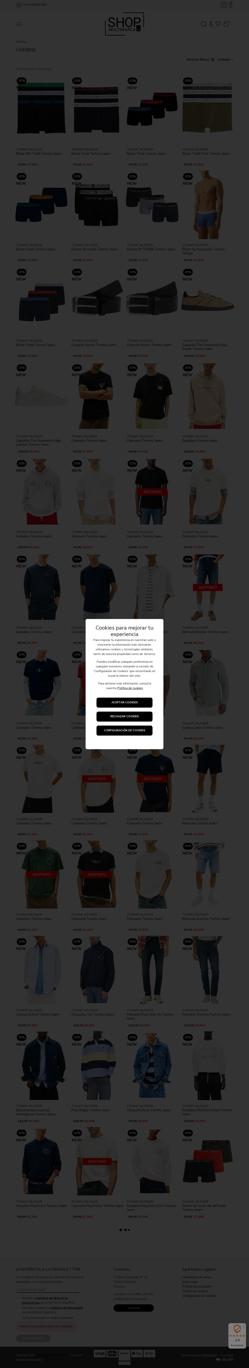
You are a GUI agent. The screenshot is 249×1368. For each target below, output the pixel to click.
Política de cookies (130, 688)
